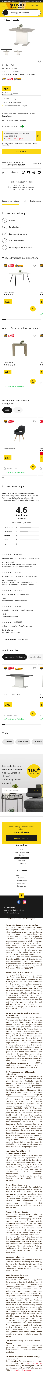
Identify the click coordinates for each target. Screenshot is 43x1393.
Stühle (7, 410)
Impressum (21, 883)
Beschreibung (15, 227)
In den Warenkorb (22, 151)
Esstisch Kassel (8, 333)
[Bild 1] (6, 52)
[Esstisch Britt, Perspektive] (21, 36)
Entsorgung (21, 863)
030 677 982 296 (18, 186)
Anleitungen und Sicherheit (21, 247)
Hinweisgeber (9, 907)
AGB (21, 850)
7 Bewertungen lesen (27, 74)
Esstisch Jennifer (9, 263)
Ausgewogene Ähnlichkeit (15, 657)
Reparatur (21, 860)
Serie (24, 201)
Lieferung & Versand (18, 234)
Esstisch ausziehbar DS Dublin (14, 666)
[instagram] (24, 901)
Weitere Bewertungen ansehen (17, 639)
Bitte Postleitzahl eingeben (14, 120)
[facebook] (18, 901)
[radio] (21, 527)
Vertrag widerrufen (21, 858)
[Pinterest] (33, 172)
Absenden (34, 791)
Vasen (18, 410)
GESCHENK (13, 136)
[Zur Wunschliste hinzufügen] (39, 61)
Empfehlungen (35, 201)
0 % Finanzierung (16, 240)
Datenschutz (21, 886)
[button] (3, 6)
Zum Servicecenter (21, 838)
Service (21, 855)
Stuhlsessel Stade (9, 419)
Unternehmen (21, 875)
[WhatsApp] (23, 172)
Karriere (21, 878)
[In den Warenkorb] (33, 308)
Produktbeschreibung (10, 201)
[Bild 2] (18, 52)
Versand (15, 93)
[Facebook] (28, 172)
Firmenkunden (21, 880)
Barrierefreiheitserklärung (14, 910)
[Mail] (39, 172)
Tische (5, 733)
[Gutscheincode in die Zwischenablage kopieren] (38, 136)
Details (12, 220)
